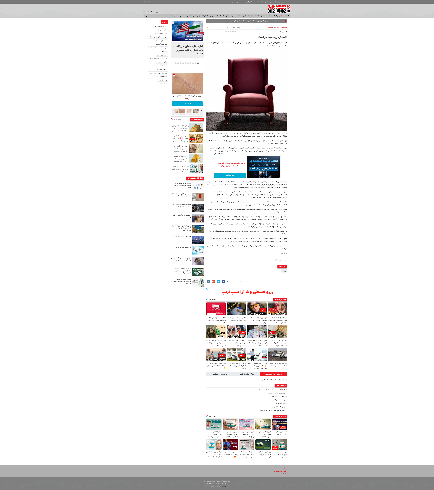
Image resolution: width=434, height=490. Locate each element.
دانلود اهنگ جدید (162, 76)
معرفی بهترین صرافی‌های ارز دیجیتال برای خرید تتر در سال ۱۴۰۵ (182, 185)
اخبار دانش (276, 27)
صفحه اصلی (284, 27)
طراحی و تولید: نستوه (216, 487)
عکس (189, 16)
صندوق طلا (164, 66)
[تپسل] (215, 154)
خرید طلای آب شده (161, 44)
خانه (285, 16)
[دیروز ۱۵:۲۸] (198, 208)
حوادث (174, 16)
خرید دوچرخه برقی (162, 55)
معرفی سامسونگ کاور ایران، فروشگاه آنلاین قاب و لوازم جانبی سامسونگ (181, 281)
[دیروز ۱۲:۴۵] (198, 240)
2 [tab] (195, 63)
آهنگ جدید (164, 51)
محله (239, 16)
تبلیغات (284, 474)
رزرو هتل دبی (163, 80)
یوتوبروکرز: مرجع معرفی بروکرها (158, 73)
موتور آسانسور (163, 30)
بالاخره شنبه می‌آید (279, 400)
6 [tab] (185, 63)
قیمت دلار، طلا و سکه (279, 471)
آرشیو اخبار (277, 16)
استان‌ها (205, 16)
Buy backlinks (154, 58)
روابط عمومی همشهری (238, 2)
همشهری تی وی (249, 2)
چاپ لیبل (164, 58)
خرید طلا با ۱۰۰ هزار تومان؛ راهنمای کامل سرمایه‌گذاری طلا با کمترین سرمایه (181, 271)
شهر (244, 16)
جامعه (250, 16)
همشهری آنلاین (278, 9)
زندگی (234, 16)
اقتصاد (256, 16)
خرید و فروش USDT (161, 26)
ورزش (211, 16)
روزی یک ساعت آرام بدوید (277, 407)
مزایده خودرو (163, 48)
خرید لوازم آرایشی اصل (160, 41)
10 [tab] (175, 63)
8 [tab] (180, 63)
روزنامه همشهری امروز (284, 2)
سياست (269, 16)
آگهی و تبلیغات (259, 2)
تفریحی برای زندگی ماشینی (277, 396)
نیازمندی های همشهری (271, 2)
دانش (228, 16)
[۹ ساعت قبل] (187, 31)
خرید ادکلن (152, 37)
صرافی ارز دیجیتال (162, 62)
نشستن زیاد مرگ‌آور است (272, 37)
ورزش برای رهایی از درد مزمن (276, 393)
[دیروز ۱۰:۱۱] (198, 250)
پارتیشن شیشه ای (162, 69)
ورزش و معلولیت (280, 403)
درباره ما (283, 468)
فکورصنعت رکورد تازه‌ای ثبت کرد (182, 236)
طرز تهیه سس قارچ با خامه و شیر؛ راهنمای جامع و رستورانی (181, 259)
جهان (262, 16)
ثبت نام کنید (230, 175)
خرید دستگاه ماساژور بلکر (160, 33)
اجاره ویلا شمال (162, 37)
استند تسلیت (153, 48)
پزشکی (270, 27)
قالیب (282, 21)
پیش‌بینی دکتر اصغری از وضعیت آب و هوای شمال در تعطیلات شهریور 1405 (181, 228)
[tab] (273, 374)
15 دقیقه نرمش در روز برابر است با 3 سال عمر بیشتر (269, 390)
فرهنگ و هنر (220, 16)
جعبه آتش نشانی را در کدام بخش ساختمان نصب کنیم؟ (181, 195)
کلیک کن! (187, 103)
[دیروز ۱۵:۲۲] (198, 229)
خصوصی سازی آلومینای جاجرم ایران (182, 216)
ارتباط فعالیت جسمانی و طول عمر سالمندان (272, 410)
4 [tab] (190, 63)
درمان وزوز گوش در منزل (183, 247)
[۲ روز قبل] (198, 261)
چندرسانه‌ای (196, 16)
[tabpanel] (187, 39)
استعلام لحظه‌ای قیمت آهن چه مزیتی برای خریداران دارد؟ (181, 205)
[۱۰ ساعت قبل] (198, 186)
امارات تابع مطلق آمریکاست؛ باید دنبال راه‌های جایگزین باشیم (188, 50)
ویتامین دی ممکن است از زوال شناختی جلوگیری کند (269, 380)
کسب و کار (181, 16)
